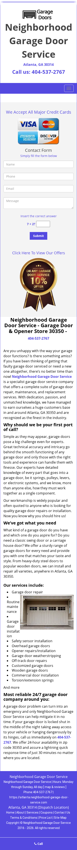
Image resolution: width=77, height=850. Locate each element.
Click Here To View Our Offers (38, 252)
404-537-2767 (48, 71)
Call (40, 844)
